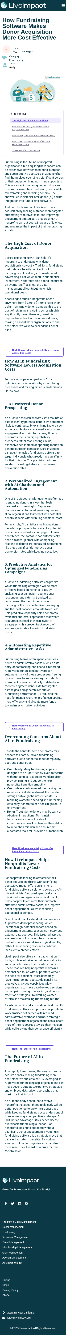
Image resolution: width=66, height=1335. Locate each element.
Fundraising (16, 60)
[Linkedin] (19, 1203)
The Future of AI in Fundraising (26, 150)
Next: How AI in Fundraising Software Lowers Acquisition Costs (35, 351)
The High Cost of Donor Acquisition (30, 120)
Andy (12, 67)
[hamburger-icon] (63, 5)
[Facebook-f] (6, 1203)
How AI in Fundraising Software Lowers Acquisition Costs (30, 128)
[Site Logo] (23, 5)
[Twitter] (12, 1203)
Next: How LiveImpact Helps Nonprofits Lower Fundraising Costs (32, 850)
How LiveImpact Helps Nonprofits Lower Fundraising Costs (31, 143)
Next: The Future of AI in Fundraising (31, 1049)
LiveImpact (25, 1328)
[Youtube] (26, 1203)
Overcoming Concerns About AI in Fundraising (33, 135)
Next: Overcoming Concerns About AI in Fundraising (33, 727)
